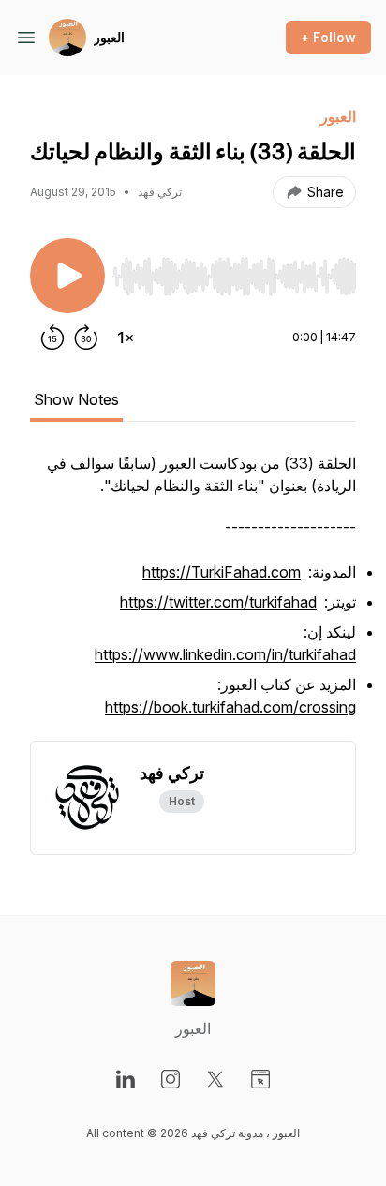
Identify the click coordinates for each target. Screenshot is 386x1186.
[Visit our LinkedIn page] (125, 1079)
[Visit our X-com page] (215, 1079)
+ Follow (328, 37)
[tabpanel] (193, 596)
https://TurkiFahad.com (221, 572)
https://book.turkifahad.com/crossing (230, 707)
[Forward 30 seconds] (86, 337)
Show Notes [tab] (76, 399)
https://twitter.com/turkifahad (218, 602)
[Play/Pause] (67, 275)
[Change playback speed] (125, 337)
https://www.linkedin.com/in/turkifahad (225, 654)
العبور (109, 37)
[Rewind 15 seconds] (52, 337)
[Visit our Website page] (260, 1079)
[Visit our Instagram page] (170, 1079)
